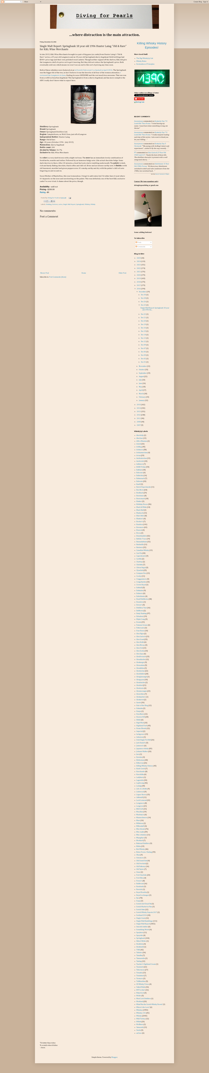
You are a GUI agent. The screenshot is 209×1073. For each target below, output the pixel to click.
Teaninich (139, 967)
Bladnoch (139, 513)
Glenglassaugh (141, 677)
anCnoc (139, 1033)
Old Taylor (140, 869)
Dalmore (139, 593)
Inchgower (140, 734)
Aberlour (139, 438)
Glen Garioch (141, 636)
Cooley (138, 576)
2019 (139, 278)
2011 (139, 418)
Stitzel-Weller (141, 941)
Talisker (139, 952)
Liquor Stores (141, 794)
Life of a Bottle (141, 789)
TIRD (138, 950)
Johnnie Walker (142, 751)
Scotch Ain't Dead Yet (143, 904)
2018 (139, 282)
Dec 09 (143, 345)
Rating (42, 192)
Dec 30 (143, 295)
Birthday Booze (142, 504)
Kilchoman (140, 760)
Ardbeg (139, 447)
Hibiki (138, 720)
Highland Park (141, 726)
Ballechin (139, 475)
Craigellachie (141, 582)
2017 (139, 285)
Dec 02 (143, 359)
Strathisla (139, 944)
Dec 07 (143, 348)
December (143, 292)
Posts (139, 242)
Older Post (122, 273)
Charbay (139, 562)
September (143, 373)
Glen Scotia (140, 651)
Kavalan (139, 757)
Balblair (139, 470)
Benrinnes (140, 496)
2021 (139, 272)
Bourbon (139, 524)
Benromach (140, 498)
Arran (138, 455)
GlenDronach (141, 656)
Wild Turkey (140, 1019)
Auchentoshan (141, 458)
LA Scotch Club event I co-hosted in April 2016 (93, 70)
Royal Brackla (141, 892)
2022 (139, 268)
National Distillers (142, 843)
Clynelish (139, 570)
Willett (138, 1022)
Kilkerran (139, 763)
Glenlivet (139, 685)
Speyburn (139, 932)
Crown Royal (141, 585)
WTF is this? (140, 990)
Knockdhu (140, 774)
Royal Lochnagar (142, 895)
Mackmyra (140, 815)
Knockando (140, 771)
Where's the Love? (143, 1007)
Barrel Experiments (143, 487)
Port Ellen (140, 878)
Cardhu (139, 559)
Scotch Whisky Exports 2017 (146, 912)
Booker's (139, 521)
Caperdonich (141, 556)
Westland (139, 1001)
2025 (139, 258)
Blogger (114, 1057)
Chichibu (139, 565)
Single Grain (140, 918)
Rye (137, 898)
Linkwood (140, 792)
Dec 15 (143, 331)
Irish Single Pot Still (143, 740)
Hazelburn (140, 714)
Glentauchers (141, 697)
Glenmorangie (141, 691)
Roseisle (139, 889)
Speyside (139, 935)
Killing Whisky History (144, 766)
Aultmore (139, 464)
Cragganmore (141, 579)
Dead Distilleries (142, 599)
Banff (138, 484)
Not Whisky (140, 849)
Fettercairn (140, 628)
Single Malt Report (69, 204)
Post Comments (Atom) (57, 277)
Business (139, 547)
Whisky (93, 204)
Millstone (139, 823)
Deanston (139, 602)
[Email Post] (69, 198)
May (140, 387)
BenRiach (139, 493)
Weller (138, 996)
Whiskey (87, 204)
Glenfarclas (140, 671)
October (142, 370)
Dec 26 (143, 302)
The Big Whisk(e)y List (144, 58)
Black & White (141, 507)
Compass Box (141, 573)
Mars (138, 820)
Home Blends (141, 728)
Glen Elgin (140, 634)
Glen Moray (140, 645)
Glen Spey (139, 654)
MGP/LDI (139, 809)
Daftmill (139, 587)
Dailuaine (139, 590)
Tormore (139, 978)
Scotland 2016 (141, 915)
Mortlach (139, 840)
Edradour (139, 616)
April (141, 390)
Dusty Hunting (141, 613)
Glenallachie (140, 659)
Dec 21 (143, 317)
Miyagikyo (140, 838)
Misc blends (140, 829)
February (142, 397)
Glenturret (140, 700)
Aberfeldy (140, 435)
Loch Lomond (141, 800)
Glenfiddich (140, 674)
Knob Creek (140, 769)
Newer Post (44, 273)
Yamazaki (139, 1027)
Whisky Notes (141, 61)
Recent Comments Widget (162, 174)
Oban (138, 855)
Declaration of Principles (145, 64)
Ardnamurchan (141, 452)
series (60, 204)
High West (140, 723)
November (143, 366)
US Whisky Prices (142, 984)
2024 (139, 261)
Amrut (138, 444)
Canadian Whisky (142, 550)
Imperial (139, 731)
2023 (139, 265)
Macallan (139, 812)
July (140, 380)
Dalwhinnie (140, 596)
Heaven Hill (140, 717)
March (141, 394)
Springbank (80, 204)
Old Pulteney (141, 866)
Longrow (139, 806)
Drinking (49, 204)
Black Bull (140, 510)
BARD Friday (141, 467)
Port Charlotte (141, 875)
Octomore (140, 858)
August (141, 376)
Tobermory (140, 970)
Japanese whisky (142, 748)
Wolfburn (139, 1024)
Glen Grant (140, 639)
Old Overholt (141, 863)
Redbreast (140, 883)
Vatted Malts (140, 987)
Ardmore (139, 450)
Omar (138, 872)
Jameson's (140, 746)
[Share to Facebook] (52, 201)
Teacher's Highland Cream (146, 964)
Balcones (139, 473)
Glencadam (140, 665)
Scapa (138, 901)
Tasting (139, 961)
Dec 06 (143, 352)
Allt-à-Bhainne (141, 441)
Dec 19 (143, 324)
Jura (137, 754)
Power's (139, 881)
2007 (139, 425)
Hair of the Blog (142, 705)
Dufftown (139, 611)
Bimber (139, 501)
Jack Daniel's (141, 743)
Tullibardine (140, 981)
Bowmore (140, 527)
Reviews (55, 204)
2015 (139, 405)
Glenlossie (140, 688)
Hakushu (139, 708)
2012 (139, 415)
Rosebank (139, 886)
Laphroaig (140, 783)
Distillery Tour (141, 608)
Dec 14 (143, 335)
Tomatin (139, 973)
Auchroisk (140, 461)
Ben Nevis (140, 490)
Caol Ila (139, 553)
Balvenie (139, 481)
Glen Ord (139, 648)
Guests (138, 702)
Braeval (139, 530)
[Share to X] (49, 201)
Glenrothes (140, 694)
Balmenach (140, 478)
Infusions (139, 737)
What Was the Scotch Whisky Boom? (149, 1004)
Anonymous (138, 121)
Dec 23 (143, 305)
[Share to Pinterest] (54, 201)
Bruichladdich (141, 536)
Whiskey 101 (141, 1013)
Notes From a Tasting (144, 852)
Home (84, 273)
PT (135, 152)
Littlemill (139, 797)
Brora (138, 533)
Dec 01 (143, 362)
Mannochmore (141, 817)
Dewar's (139, 605)
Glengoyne (140, 680)
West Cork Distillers (143, 998)
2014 (139, 408)
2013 (139, 411)
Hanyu (138, 711)
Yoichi (138, 1030)
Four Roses (140, 631)
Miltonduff (140, 826)
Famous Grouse (142, 625)
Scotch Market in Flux (144, 907)
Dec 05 (143, 355)
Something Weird (142, 929)
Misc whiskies (141, 835)
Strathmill (140, 947)
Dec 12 (143, 341)
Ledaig (138, 786)
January (142, 400)
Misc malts (140, 832)
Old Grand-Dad (141, 861)
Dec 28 (143, 298)
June (140, 383)
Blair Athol (140, 516)
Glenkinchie (140, 682)
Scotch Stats (140, 909)
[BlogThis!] (47, 201)
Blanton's (139, 519)
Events (138, 622)
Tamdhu (139, 955)
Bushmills (140, 544)
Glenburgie (140, 662)
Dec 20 (143, 321)
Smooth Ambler (142, 927)
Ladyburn (139, 777)
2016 (139, 289)
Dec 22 (143, 314)
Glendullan (140, 668)
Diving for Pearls (53, 198)
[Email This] (45, 201)
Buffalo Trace (141, 539)
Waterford (140, 993)
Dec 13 (143, 338)
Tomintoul (140, 976)
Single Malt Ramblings (144, 921)
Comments (141, 247)
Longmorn (140, 803)
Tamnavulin (140, 958)
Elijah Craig (140, 619)
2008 (139, 422)
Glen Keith (140, 642)
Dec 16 (143, 328)
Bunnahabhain (141, 542)
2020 (139, 275)
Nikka (138, 846)
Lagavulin (140, 780)
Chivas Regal (141, 567)
